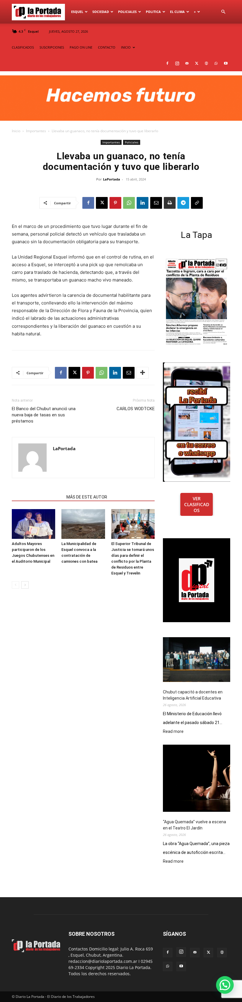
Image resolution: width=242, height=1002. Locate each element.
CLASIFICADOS (23, 47)
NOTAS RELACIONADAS (37, 497)
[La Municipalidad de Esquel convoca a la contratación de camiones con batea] (83, 524)
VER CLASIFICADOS (196, 504)
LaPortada (111, 179)
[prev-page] (15, 585)
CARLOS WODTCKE (136, 408)
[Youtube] (225, 63)
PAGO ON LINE (81, 47)
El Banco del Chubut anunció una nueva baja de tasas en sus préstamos (44, 415)
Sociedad (100, 11)
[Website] (206, 63)
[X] (196, 63)
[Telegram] (183, 203)
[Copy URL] (197, 203)
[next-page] (25, 585)
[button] (223, 12)
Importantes (36, 130)
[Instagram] (177, 63)
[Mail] (186, 63)
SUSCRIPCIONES (52, 47)
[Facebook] (167, 63)
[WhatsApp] (216, 63)
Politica (153, 11)
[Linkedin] (142, 203)
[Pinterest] (115, 203)
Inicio (16, 130)
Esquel (77, 11)
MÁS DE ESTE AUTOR (86, 497)
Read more (173, 732)
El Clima (177, 11)
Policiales (127, 11)
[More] (142, 373)
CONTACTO (106, 47)
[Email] (156, 203)
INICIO (126, 47)
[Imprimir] (170, 203)
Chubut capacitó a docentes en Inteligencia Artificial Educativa (193, 695)
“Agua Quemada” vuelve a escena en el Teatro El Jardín (194, 824)
